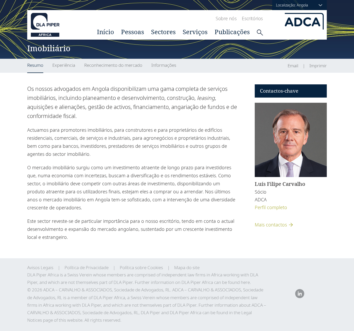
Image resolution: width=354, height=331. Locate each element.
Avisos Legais (40, 267)
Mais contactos (271, 225)
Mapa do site (187, 267)
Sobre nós (226, 18)
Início (105, 31)
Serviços (195, 31)
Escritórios (252, 18)
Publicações (232, 31)
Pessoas (132, 31)
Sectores (163, 31)
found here (239, 282)
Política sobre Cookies (141, 267)
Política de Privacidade (87, 267)
